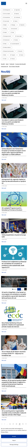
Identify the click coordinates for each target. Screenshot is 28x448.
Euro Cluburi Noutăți (14, 66)
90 (23, 424)
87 (13, 424)
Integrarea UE (4, 66)
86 (10, 424)
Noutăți (3, 64)
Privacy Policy (4, 432)
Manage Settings (14, 444)
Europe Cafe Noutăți (20, 64)
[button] (26, 3)
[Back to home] (3, 3)
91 (26, 424)
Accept (14, 436)
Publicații (12, 64)
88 (16, 424)
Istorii (7, 64)
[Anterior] (2, 424)
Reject (14, 440)
